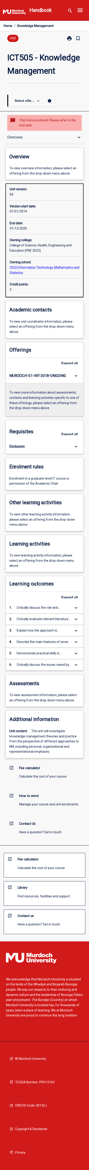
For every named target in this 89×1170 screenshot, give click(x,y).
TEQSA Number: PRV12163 (35, 1082)
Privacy (20, 1152)
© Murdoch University (30, 1058)
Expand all (69, 363)
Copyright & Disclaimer (31, 1129)
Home (8, 26)
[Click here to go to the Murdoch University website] (14, 13)
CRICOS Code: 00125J (31, 1105)
